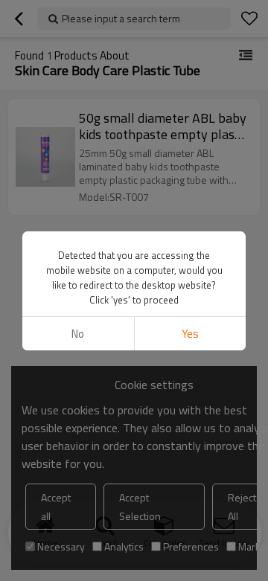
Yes (190, 333)
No (77, 333)
